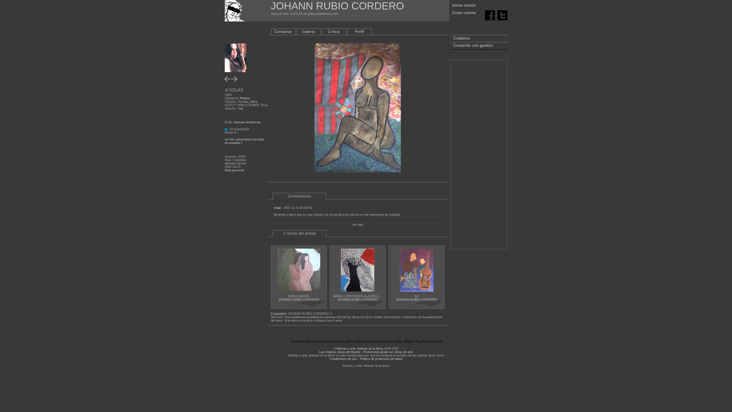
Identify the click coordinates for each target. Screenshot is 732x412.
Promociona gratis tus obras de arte (388, 352)
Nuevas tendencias (247, 122)
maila (277, 207)
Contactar (283, 31)
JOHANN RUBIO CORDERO (298, 299)
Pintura (245, 98)
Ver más (357, 224)
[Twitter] (503, 15)
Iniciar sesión (464, 5)
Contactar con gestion (473, 45)
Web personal (234, 170)
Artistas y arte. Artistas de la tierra (359, 348)
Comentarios (299, 196)
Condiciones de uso (343, 358)
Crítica (334, 31)
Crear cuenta (464, 12)
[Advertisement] (479, 157)
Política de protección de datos (381, 358)
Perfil (359, 31)
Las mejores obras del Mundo (339, 352)
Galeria (308, 31)
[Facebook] (490, 15)
